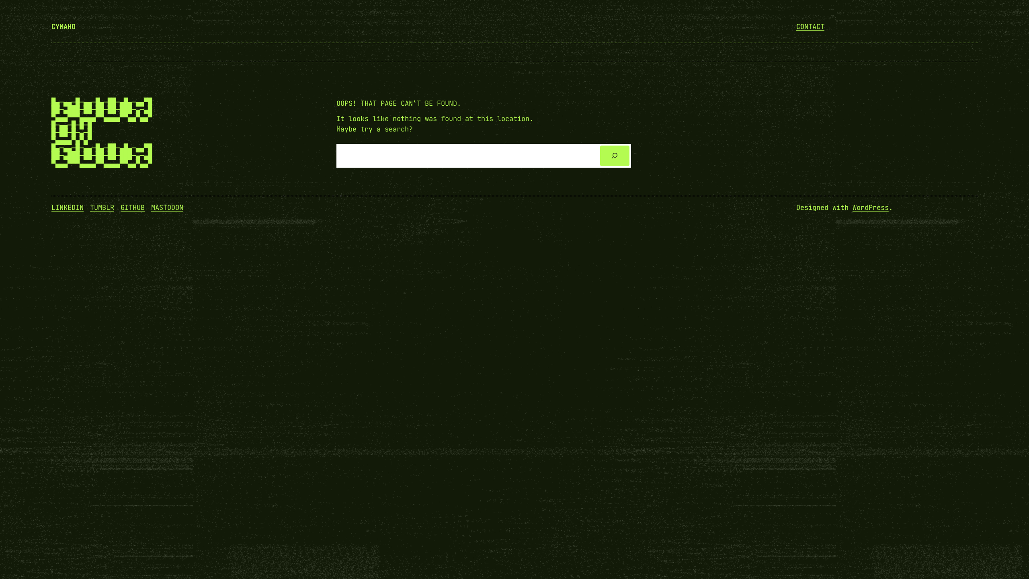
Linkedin (67, 207)
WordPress (871, 207)
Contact (810, 26)
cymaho (63, 26)
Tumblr (102, 207)
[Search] (614, 156)
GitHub (133, 207)
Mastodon (167, 207)
